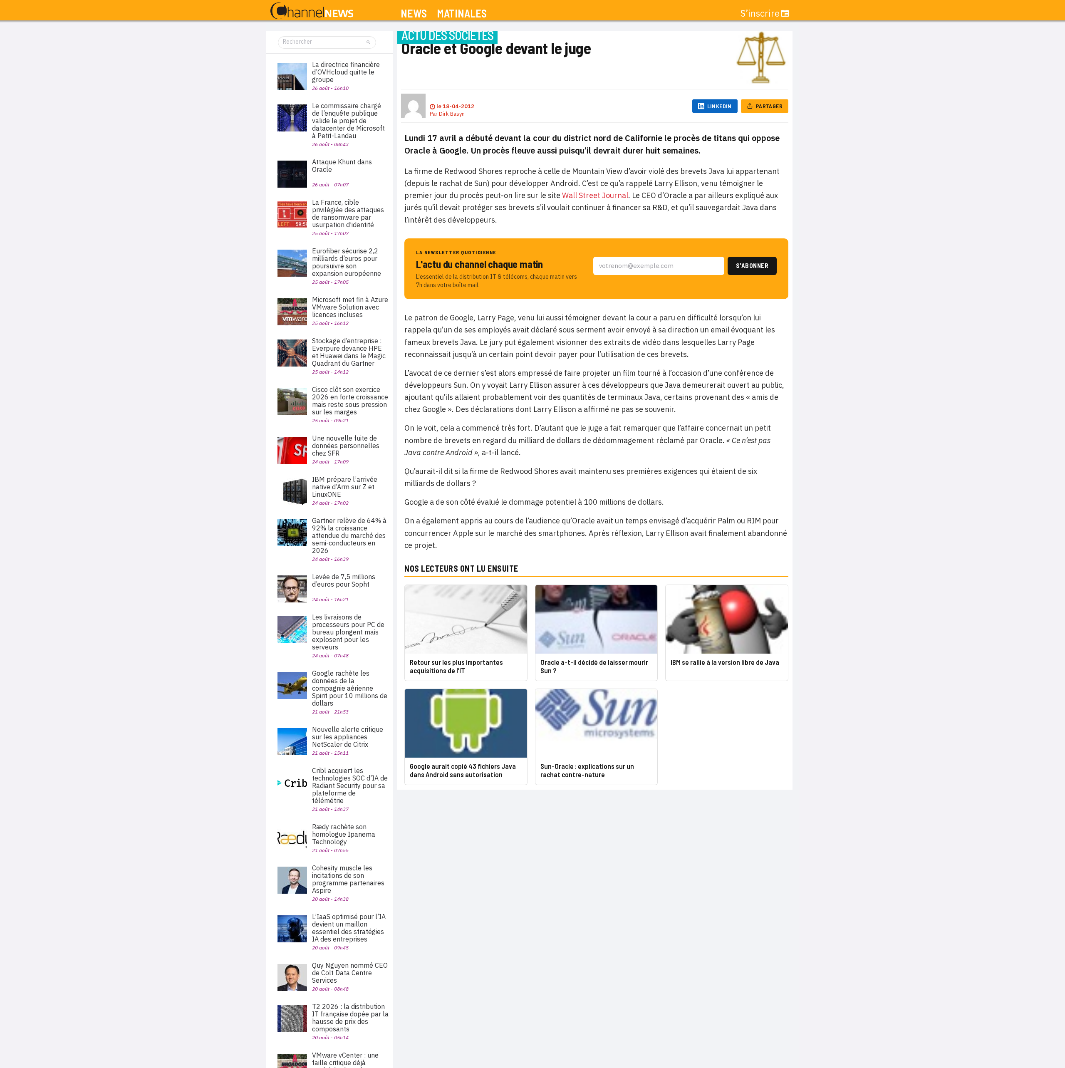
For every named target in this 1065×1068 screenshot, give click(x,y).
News (414, 13)
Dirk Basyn (452, 113)
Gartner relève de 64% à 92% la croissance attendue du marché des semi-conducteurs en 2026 (349, 535)
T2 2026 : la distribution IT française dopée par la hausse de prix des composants (350, 1017)
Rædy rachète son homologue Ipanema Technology (343, 834)
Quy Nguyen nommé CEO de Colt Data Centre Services (350, 972)
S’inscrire (760, 13)
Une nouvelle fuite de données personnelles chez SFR (345, 445)
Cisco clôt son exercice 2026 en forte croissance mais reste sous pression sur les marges (350, 400)
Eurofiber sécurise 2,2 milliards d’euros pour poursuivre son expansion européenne (346, 262)
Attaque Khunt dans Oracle (342, 165)
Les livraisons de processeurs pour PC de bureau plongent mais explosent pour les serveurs (348, 632)
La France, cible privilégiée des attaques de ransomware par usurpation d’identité (348, 213)
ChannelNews (311, 11)
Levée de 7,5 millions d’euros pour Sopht (343, 580)
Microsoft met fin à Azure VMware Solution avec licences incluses (350, 307)
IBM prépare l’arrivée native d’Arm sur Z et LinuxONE (344, 486)
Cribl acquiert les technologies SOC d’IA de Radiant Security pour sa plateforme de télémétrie (350, 785)
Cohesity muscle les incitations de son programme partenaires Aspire (348, 879)
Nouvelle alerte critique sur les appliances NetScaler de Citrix (347, 736)
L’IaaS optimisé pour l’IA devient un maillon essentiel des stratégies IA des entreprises (349, 927)
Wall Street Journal (595, 195)
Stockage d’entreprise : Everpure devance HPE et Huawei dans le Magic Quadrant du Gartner (349, 352)
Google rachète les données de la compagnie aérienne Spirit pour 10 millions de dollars (349, 688)
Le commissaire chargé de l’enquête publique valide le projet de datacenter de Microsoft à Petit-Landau (348, 121)
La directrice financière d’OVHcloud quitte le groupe (346, 72)
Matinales (462, 13)
